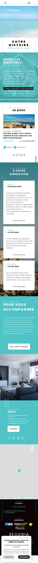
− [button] (32, 449)
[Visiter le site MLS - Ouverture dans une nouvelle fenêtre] (9, 524)
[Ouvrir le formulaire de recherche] (5, 3)
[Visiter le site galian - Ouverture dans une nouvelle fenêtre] (20, 528)
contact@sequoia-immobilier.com (17, 419)
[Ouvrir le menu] (29, 3)
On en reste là (23, 538)
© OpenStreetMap (30, 498)
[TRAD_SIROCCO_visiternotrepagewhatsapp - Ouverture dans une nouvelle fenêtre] (23, 438)
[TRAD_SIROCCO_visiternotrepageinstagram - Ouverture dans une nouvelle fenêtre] (14, 438)
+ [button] (32, 447)
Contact (36, 159)
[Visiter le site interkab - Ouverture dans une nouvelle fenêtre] (20, 524)
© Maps (22, 498)
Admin (32, 542)
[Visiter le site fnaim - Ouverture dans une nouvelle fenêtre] (31, 524)
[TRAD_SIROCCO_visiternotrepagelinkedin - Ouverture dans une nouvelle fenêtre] (18, 438)
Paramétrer (9, 557)
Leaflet (16, 498)
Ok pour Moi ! (24, 557)
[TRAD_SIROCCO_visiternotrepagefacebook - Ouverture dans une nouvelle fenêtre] (9, 438)
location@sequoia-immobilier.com (17, 423)
